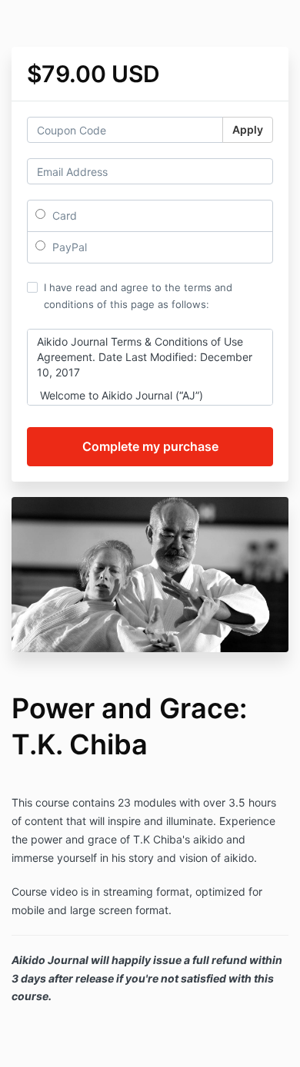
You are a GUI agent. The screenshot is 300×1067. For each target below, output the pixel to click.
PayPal (68, 246)
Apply (247, 129)
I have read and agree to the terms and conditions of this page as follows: (138, 295)
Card (63, 215)
